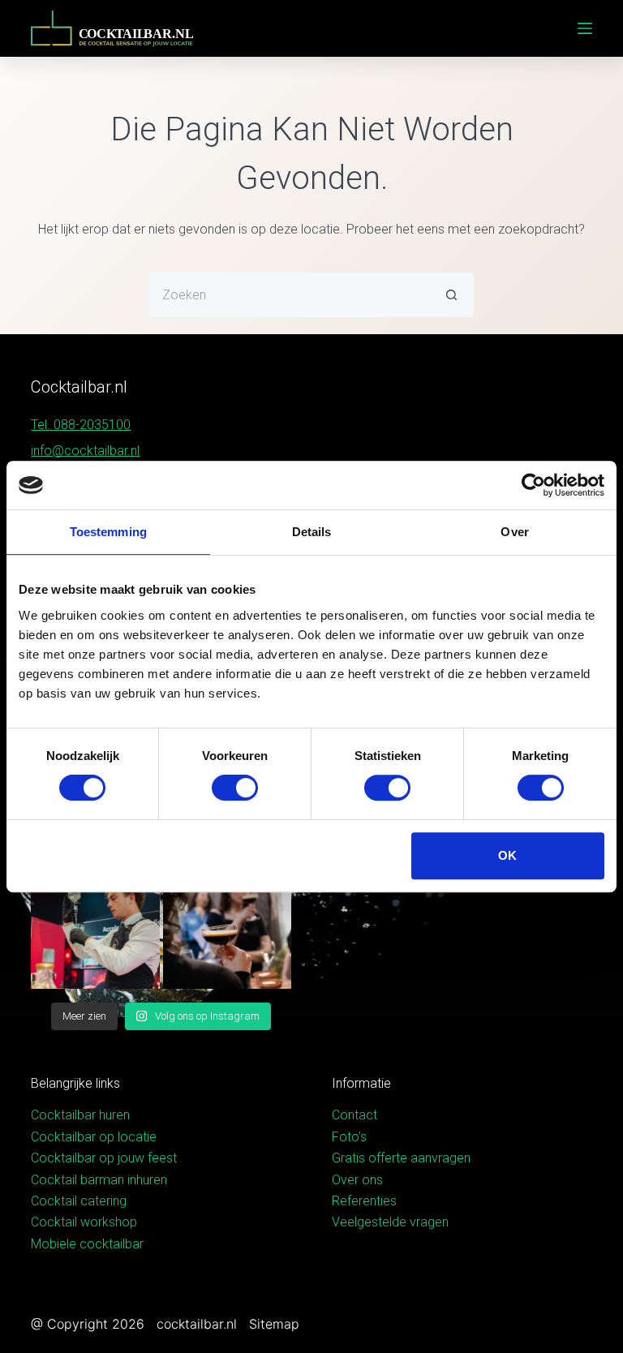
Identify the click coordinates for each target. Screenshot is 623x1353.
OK (507, 855)
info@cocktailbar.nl (85, 450)
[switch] (235, 788)
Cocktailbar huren (80, 1115)
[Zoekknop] (451, 294)
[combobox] (290, 295)
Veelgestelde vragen (390, 1222)
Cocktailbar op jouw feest (104, 1158)
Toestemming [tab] (108, 532)
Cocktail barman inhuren (99, 1180)
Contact (354, 1115)
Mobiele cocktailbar (87, 1244)
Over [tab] (514, 532)
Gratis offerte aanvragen (401, 1158)
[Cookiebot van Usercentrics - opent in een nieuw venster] (533, 485)
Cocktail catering (79, 1201)
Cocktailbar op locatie (94, 1137)
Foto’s (349, 1137)
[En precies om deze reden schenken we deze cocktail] (95, 925)
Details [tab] (312, 532)
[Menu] (585, 28)
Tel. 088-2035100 (81, 424)
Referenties (364, 1201)
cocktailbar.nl (197, 1324)
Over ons (357, 1180)
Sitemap (274, 1324)
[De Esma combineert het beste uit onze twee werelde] (227, 925)
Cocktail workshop (84, 1222)
